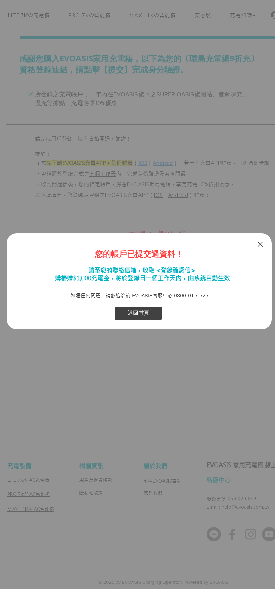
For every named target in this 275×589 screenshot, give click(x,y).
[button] (260, 244)
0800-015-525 (191, 295)
